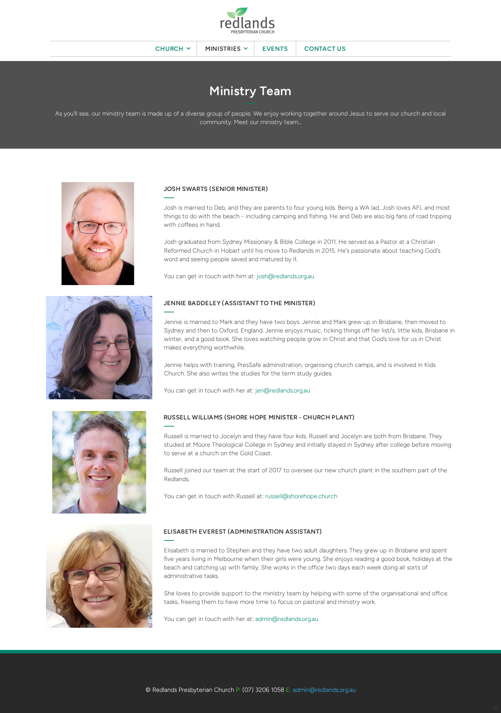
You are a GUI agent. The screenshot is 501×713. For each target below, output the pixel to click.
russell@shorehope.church (301, 496)
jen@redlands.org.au (282, 390)
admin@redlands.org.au (286, 619)
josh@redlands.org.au (285, 276)
